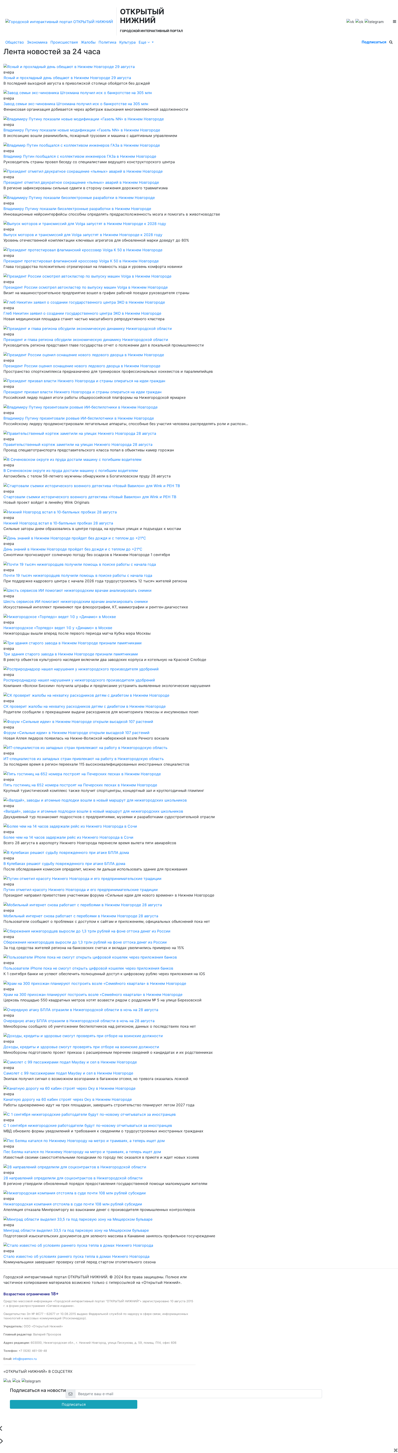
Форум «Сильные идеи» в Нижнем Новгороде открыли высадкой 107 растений (76, 732)
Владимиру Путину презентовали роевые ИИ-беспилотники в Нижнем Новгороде (78, 418)
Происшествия (64, 42)
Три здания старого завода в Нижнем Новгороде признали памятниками (70, 654)
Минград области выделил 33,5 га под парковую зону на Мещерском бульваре (76, 1230)
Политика (107, 42)
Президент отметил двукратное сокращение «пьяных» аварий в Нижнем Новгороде (81, 182)
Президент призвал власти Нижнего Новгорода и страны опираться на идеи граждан (82, 392)
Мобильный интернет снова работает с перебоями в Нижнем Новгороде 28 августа (80, 916)
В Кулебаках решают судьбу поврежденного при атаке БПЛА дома (64, 863)
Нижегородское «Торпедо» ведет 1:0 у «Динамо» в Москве (57, 627)
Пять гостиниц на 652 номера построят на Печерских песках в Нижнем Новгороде (80, 785)
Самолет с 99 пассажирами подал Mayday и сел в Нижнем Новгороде (68, 1073)
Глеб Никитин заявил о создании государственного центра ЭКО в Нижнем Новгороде (82, 313)
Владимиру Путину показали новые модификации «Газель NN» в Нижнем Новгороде (81, 130)
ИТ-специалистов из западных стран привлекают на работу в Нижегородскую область (83, 758)
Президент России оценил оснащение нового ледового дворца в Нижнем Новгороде (81, 366)
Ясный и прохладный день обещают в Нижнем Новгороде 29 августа (67, 77)
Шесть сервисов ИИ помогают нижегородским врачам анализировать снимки (75, 601)
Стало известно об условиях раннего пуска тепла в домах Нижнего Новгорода (76, 1256)
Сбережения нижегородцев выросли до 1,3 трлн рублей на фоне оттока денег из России (85, 942)
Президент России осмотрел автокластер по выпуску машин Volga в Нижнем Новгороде (85, 287)
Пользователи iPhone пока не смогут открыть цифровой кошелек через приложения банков (88, 968)
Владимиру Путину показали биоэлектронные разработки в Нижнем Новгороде (77, 208)
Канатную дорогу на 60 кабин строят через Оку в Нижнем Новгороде (67, 1099)
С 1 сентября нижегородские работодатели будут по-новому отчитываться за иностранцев (87, 1125)
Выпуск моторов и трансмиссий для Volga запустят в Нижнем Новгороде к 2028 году (82, 234)
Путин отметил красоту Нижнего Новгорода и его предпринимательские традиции (80, 889)
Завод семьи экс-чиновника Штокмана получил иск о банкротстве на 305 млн (75, 103)
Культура (127, 42)
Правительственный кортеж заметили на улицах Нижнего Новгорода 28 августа (77, 444)
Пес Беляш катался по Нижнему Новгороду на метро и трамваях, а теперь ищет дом (82, 1151)
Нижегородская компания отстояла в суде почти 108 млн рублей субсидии (72, 1204)
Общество (14, 42)
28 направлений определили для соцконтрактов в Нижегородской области (73, 1178)
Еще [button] (143, 42)
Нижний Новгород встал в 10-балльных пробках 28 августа (58, 523)
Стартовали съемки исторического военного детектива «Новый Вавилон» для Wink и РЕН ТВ (89, 496)
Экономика (37, 42)
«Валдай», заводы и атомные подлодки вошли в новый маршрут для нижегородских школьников (93, 811)
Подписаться (374, 42)
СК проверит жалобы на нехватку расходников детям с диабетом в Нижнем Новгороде (84, 706)
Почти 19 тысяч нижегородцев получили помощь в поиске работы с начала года (77, 575)
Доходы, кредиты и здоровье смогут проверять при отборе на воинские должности (81, 1047)
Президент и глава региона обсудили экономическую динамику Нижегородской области (85, 339)
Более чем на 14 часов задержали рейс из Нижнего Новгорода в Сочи (68, 837)
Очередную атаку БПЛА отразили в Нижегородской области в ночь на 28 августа (79, 1020)
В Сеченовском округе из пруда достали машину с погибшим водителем (70, 470)
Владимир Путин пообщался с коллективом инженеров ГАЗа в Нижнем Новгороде (79, 156)
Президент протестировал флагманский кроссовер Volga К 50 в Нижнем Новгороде (81, 261)
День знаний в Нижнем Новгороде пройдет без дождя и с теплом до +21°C (72, 549)
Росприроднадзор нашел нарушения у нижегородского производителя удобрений (79, 680)
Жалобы (88, 42)
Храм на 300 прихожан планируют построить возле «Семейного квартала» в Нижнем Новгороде (92, 994)
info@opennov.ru (25, 1359)
